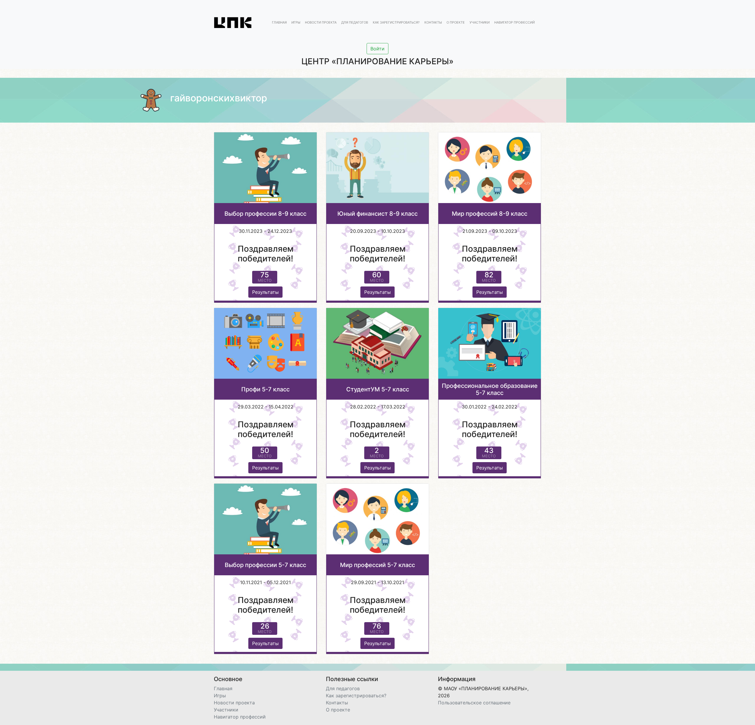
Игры (295, 23)
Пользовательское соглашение (474, 703)
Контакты (433, 23)
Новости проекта (321, 23)
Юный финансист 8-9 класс (377, 213)
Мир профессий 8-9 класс (489, 213)
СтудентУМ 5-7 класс (377, 389)
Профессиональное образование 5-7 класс (490, 389)
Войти (377, 49)
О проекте (456, 23)
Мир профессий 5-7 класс (377, 565)
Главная (279, 23)
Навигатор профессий (514, 23)
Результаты (265, 292)
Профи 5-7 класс (265, 389)
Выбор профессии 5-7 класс (265, 565)
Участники (480, 23)
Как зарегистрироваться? (396, 23)
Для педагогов (354, 23)
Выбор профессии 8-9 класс (265, 213)
